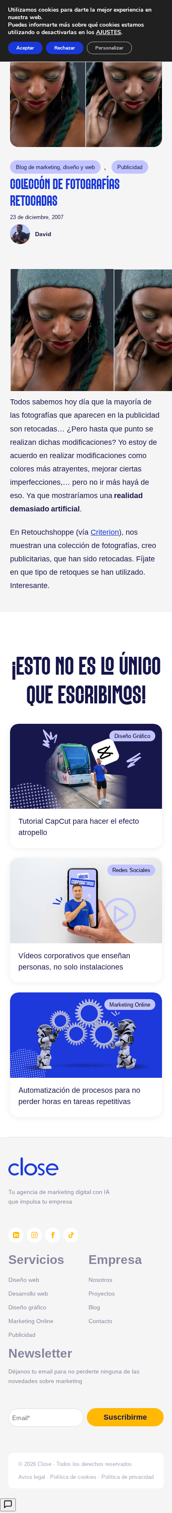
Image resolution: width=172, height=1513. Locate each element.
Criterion (105, 532)
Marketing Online (129, 1004)
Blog (94, 1307)
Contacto (100, 1320)
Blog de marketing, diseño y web (55, 167)
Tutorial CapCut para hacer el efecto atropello (78, 827)
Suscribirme (125, 1417)
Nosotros (100, 1279)
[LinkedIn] (15, 1235)
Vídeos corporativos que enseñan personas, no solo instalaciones (74, 961)
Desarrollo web (28, 1293)
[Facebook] (52, 1235)
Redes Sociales (131, 870)
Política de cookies (73, 1476)
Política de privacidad (127, 1476)
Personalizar (109, 48)
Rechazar (64, 48)
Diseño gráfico (27, 1307)
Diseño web (23, 1279)
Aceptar (25, 48)
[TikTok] (70, 1235)
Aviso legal (31, 1476)
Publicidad (129, 167)
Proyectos (102, 1293)
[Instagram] (34, 1235)
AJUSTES (108, 32)
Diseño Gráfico (132, 736)
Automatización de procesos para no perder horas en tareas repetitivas (79, 1096)
